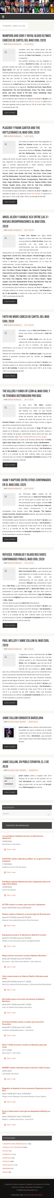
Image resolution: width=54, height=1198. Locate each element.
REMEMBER (6, 1168)
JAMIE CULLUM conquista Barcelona (22, 718)
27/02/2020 (28, 44)
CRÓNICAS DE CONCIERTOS (12, 1147)
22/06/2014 (33, 770)
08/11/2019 (28, 649)
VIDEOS (5, 1172)
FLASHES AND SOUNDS (17, 722)
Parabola (27, 1195)
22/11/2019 (28, 488)
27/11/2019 (28, 325)
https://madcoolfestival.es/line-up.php (32, 437)
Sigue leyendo (9, 113)
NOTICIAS (6, 1161)
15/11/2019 (28, 563)
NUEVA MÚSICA (8, 1165)
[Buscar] (48, 814)
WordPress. (38, 1195)
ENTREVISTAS (7, 1154)
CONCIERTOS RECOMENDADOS (14, 1144)
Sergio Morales (15, 44)
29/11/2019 (28, 230)
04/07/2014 (33, 722)
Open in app (10, 849)
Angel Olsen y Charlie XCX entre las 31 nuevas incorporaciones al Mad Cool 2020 (25, 221)
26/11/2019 (28, 400)
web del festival (34, 101)
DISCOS (5, 1151)
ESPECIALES (6, 1158)
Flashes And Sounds (19, 3)
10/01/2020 (28, 136)
